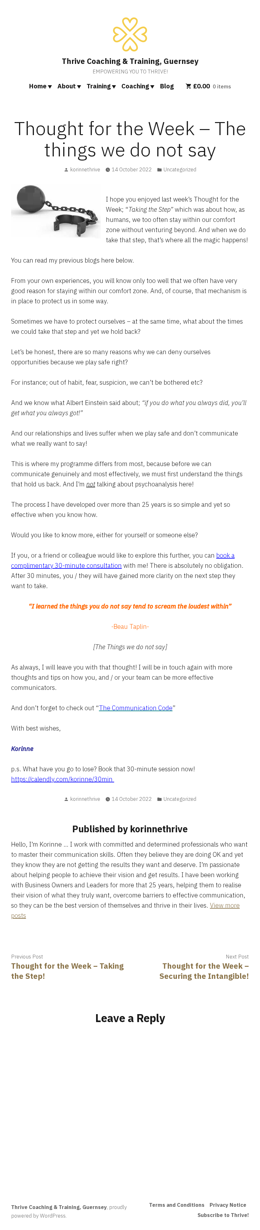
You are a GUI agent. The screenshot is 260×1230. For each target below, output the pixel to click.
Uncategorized (179, 169)
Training (99, 86)
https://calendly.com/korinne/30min (62, 779)
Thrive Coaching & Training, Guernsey (130, 61)
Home (38, 86)
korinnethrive (85, 169)
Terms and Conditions (177, 1204)
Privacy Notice (228, 1204)
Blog (167, 86)
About (66, 86)
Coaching (135, 86)
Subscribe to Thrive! (223, 1215)
